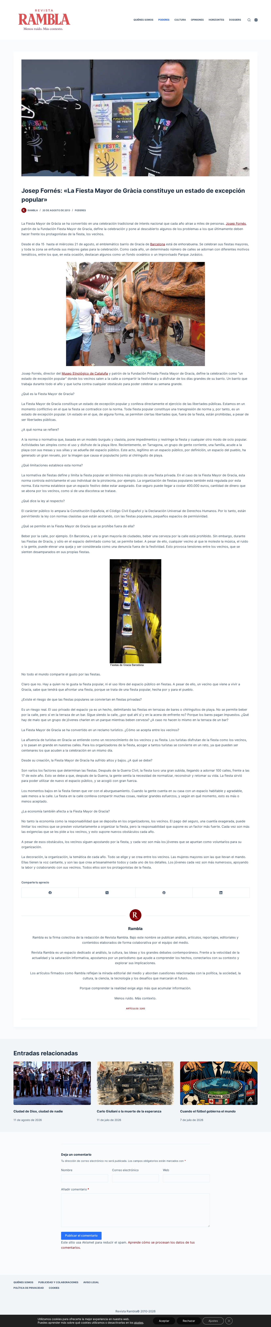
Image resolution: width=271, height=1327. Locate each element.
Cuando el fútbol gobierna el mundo (208, 1111)
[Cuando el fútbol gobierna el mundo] (219, 1083)
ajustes (138, 1322)
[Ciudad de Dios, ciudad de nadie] (52, 1083)
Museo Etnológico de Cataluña (85, 373)
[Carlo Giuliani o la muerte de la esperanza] (135, 1083)
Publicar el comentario (81, 1235)
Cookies (54, 1287)
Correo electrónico (125, 1170)
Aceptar (164, 1320)
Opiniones (197, 19)
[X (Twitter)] (107, 893)
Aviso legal (91, 1282)
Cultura (180, 19)
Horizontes (216, 19)
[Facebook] (50, 893)
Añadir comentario (75, 1189)
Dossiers (235, 19)
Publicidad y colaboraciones (58, 1282)
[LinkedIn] (221, 893)
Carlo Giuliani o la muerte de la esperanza (129, 1111)
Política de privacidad (28, 1287)
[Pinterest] (164, 893)
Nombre (66, 1170)
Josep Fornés (236, 223)
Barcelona (157, 244)
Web (166, 1170)
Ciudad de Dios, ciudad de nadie (38, 1111)
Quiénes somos (143, 19)
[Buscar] (249, 19)
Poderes (163, 19)
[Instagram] (256, 19)
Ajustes (213, 1320)
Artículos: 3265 (135, 1008)
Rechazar (189, 1320)
